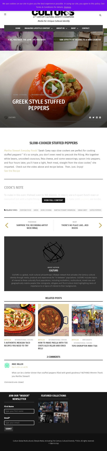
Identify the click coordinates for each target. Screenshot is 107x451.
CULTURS (12, 117)
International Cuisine (42, 95)
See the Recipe (12, 170)
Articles (7, 340)
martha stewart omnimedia (64, 210)
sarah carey (82, 210)
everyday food (25, 210)
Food (6, 95)
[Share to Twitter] (93, 117)
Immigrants (87, 340)
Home (17, 28)
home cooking (46, 210)
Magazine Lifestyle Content (37, 28)
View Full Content (53, 200)
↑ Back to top (53, 443)
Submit (9, 429)
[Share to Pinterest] (100, 117)
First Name (9, 406)
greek (36, 210)
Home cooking (20, 95)
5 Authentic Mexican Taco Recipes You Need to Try (17, 344)
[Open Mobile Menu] (6, 15)
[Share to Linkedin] (96, 117)
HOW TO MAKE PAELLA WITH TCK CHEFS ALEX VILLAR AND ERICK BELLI (53, 345)
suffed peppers (95, 210)
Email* (7, 418)
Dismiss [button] (67, 7)
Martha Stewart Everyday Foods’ (21, 150)
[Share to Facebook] (90, 117)
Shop (73, 28)
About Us (60, 28)
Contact (85, 28)
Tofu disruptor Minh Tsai (84, 345)
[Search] (100, 15)
